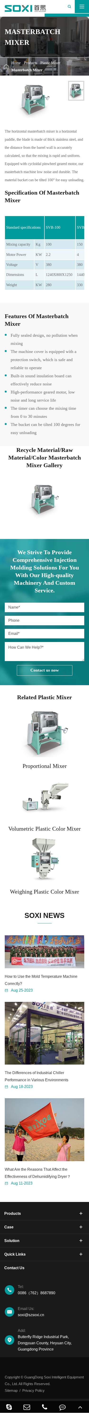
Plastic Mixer (50, 63)
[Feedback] (62, 1407)
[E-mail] (27, 1407)
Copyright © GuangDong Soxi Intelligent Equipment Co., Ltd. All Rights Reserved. (44, 1380)
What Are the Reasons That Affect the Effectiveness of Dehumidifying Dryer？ (38, 1173)
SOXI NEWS (44, 915)
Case (9, 1227)
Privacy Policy (33, 1390)
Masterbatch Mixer (26, 70)
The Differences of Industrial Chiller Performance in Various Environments (36, 1076)
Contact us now (44, 670)
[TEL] (44, 1407)
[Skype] (9, 1407)
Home (16, 63)
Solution (11, 1240)
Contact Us (14, 1268)
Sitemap (11, 1390)
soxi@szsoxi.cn (31, 1312)
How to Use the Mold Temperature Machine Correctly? (41, 980)
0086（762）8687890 (36, 1290)
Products (30, 63)
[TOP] (80, 1407)
